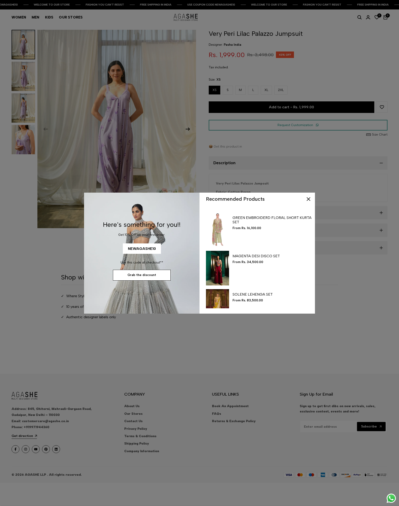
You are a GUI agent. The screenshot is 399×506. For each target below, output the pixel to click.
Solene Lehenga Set (253, 294)
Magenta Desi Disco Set (256, 256)
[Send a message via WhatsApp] (391, 498)
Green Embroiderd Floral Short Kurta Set (272, 219)
